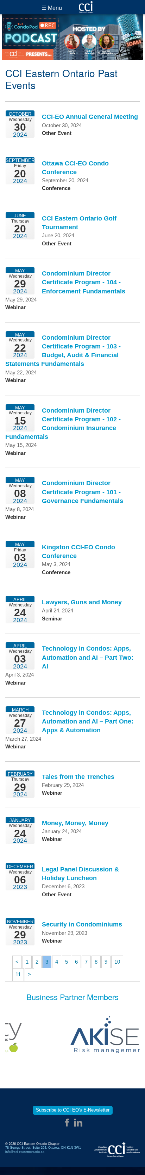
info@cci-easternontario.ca (24, 1152)
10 (117, 962)
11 (18, 974)
